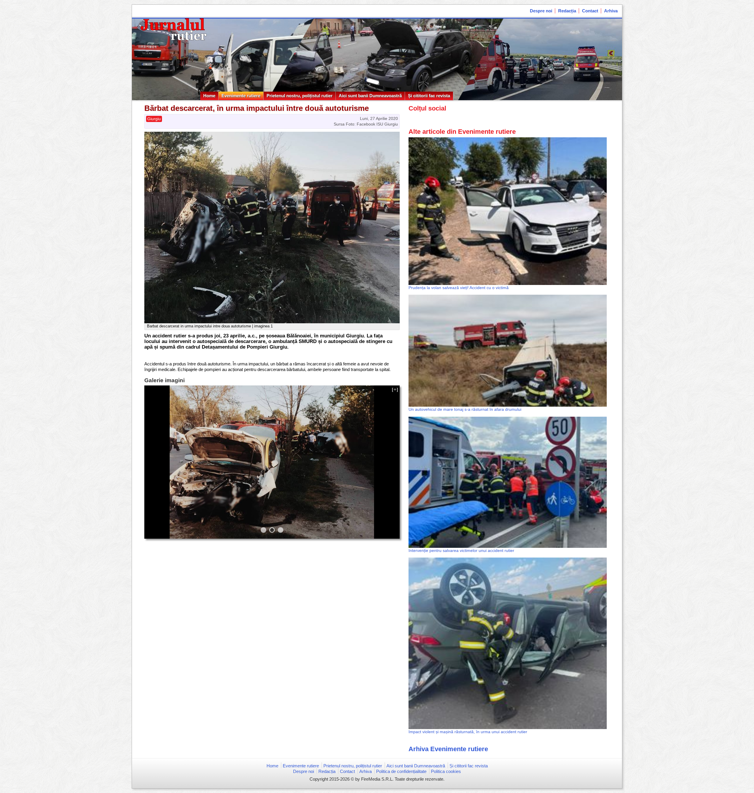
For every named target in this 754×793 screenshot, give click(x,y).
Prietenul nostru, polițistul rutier (300, 95)
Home (209, 95)
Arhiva (611, 10)
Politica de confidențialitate (401, 771)
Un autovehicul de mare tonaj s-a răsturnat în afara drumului (465, 409)
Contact (590, 10)
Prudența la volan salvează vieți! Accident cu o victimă (459, 287)
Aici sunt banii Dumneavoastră (370, 95)
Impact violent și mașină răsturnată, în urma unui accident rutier (468, 731)
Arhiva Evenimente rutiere (448, 749)
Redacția (567, 10)
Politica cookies (446, 771)
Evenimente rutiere (240, 95)
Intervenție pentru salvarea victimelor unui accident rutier (461, 550)
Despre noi (541, 10)
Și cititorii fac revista (429, 95)
